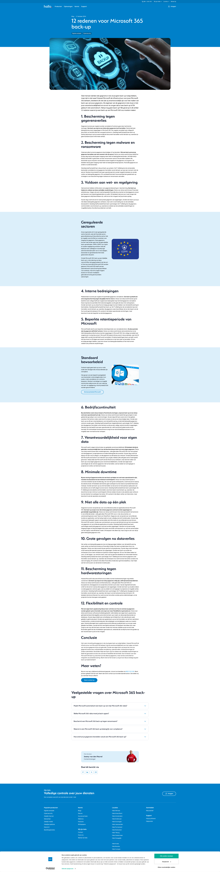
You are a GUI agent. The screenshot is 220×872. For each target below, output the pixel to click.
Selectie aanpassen (67, 868)
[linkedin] (87, 772)
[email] (96, 772)
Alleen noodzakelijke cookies (166, 867)
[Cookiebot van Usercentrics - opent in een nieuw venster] (50, 868)
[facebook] (83, 772)
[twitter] (91, 772)
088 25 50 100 (130, 671)
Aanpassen (165, 861)
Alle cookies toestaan (166, 856)
